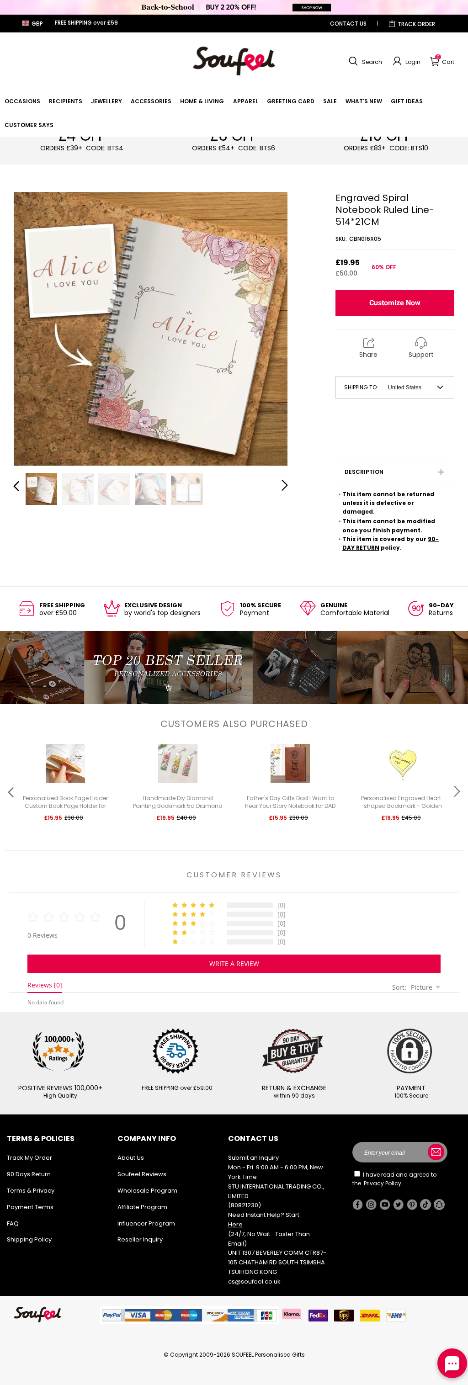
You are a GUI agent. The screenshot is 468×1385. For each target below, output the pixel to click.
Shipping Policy (29, 1239)
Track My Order (29, 1157)
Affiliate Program (142, 1207)
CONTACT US (348, 23)
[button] (364, 61)
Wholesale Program (147, 1190)
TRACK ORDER (416, 24)
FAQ (13, 1223)
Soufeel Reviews (141, 1174)
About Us (130, 1157)
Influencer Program (146, 1223)
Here (235, 1224)
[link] (22, 101)
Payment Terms (30, 1207)
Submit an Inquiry (253, 1157)
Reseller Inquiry (140, 1239)
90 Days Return (29, 1174)
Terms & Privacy (30, 1190)
